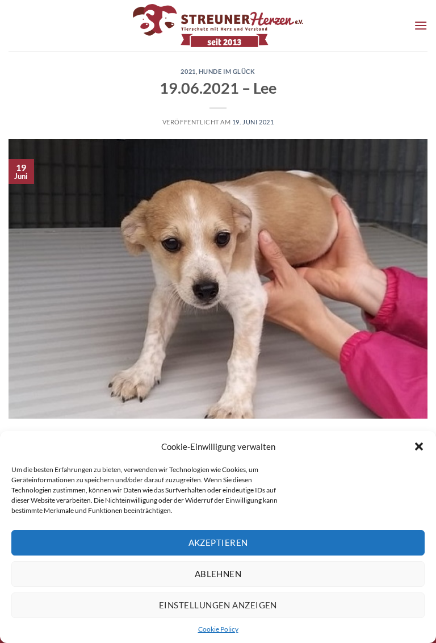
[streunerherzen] (218, 25)
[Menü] (420, 25)
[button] (419, 446)
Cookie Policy (218, 629)
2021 (188, 71)
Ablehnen (218, 574)
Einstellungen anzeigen (218, 605)
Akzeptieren (218, 542)
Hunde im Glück (227, 71)
